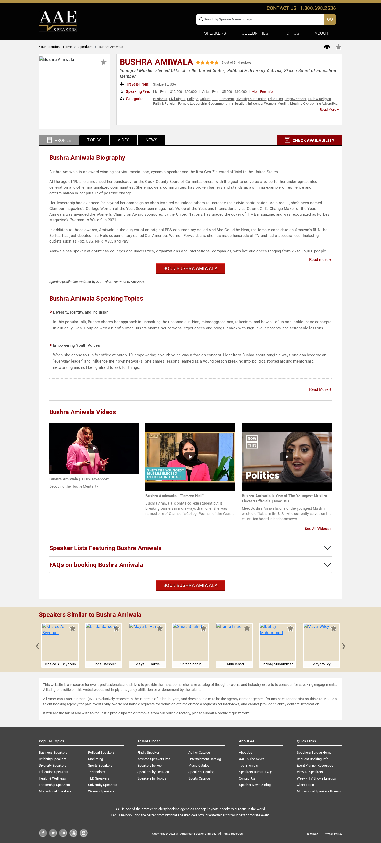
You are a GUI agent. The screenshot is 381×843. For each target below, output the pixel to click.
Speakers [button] (215, 33)
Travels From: (137, 84)
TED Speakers (98, 778)
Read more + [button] (320, 259)
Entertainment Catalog (204, 759)
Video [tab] (124, 140)
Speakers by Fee (149, 765)
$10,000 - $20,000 (183, 92)
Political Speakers (101, 752)
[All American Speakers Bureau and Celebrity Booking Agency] (58, 20)
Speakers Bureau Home (314, 752)
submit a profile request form (226, 713)
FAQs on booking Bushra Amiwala (96, 565)
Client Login (305, 785)
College (192, 99)
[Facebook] (43, 835)
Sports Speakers (100, 765)
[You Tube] (73, 835)
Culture (205, 99)
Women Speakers (101, 791)
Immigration (237, 103)
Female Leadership (192, 103)
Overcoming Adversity (319, 103)
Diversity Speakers (52, 765)
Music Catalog (198, 765)
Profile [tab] (62, 140)
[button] (37, 645)
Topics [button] (291, 33)
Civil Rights (177, 99)
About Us (245, 752)
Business (160, 99)
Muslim (282, 103)
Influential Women (262, 103)
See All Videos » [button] (318, 529)
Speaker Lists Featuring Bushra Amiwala (105, 548)
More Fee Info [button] (262, 92)
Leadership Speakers (54, 785)
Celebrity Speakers (52, 759)
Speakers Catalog (201, 772)
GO (330, 19)
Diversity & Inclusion (251, 99)
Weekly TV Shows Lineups (316, 778)
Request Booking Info (312, 759)
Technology (96, 772)
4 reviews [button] (244, 63)
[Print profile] (327, 47)
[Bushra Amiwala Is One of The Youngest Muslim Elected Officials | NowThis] (287, 456)
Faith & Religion (319, 99)
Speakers (85, 47)
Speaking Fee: (137, 91)
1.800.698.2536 (318, 8)
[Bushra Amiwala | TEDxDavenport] (94, 448)
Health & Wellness (52, 778)
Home (67, 47)
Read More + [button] (329, 109)
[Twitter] (53, 835)
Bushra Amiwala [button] (156, 62)
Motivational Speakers (55, 791)
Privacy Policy (333, 834)
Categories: (135, 99)
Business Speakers (53, 752)
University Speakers (102, 785)
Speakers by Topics (151, 778)
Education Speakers (53, 772)
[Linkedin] (63, 835)
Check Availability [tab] (313, 140)
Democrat (226, 99)
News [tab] (151, 140)
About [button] (322, 33)
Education (275, 99)
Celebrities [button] (255, 33)
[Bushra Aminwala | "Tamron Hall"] (190, 456)
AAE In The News (251, 759)
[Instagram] (84, 835)
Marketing (95, 759)
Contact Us (247, 778)
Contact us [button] (282, 8)
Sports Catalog (199, 778)
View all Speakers (310, 772)
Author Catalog (199, 752)
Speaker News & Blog (255, 785)
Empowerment (295, 99)
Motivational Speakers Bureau (319, 791)
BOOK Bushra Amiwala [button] (190, 268)
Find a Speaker (148, 752)
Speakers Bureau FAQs (256, 772)
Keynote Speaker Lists (153, 759)
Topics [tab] (94, 140)
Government (217, 103)
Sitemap (312, 834)
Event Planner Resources (315, 765)
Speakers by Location (153, 772)
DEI (214, 99)
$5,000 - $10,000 (234, 92)
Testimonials (248, 765)
